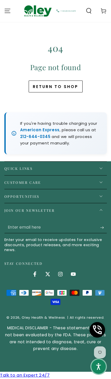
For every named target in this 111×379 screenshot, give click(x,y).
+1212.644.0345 (68, 11)
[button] (89, 11)
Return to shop (55, 86)
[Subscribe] (103, 227)
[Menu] (7, 11)
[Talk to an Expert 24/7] (97, 330)
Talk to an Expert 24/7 (25, 375)
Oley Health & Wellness (43, 317)
